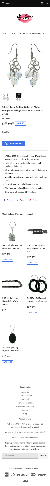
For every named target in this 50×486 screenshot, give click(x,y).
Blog (25, 414)
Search (25, 410)
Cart (46, 3)
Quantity (5, 132)
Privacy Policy (25, 399)
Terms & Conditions (25, 403)
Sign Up (43, 456)
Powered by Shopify (32, 468)
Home (4, 33)
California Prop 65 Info (25, 407)
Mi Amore (18, 468)
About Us (25, 392)
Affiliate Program (25, 396)
